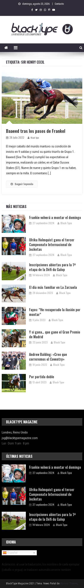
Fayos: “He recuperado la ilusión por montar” (54, 312)
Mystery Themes (69, 583)
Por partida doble (41, 376)
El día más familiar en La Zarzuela (53, 287)
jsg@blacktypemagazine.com (20, 438)
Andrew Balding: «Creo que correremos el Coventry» (48, 356)
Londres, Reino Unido (15, 432)
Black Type (35, 137)
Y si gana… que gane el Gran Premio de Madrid (54, 334)
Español (11, 552)
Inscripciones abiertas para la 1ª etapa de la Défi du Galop (52, 267)
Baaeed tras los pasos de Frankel (35, 131)
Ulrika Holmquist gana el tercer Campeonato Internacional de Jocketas (51, 244)
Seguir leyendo (24, 184)
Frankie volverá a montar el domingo (55, 217)
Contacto (59, 3)
